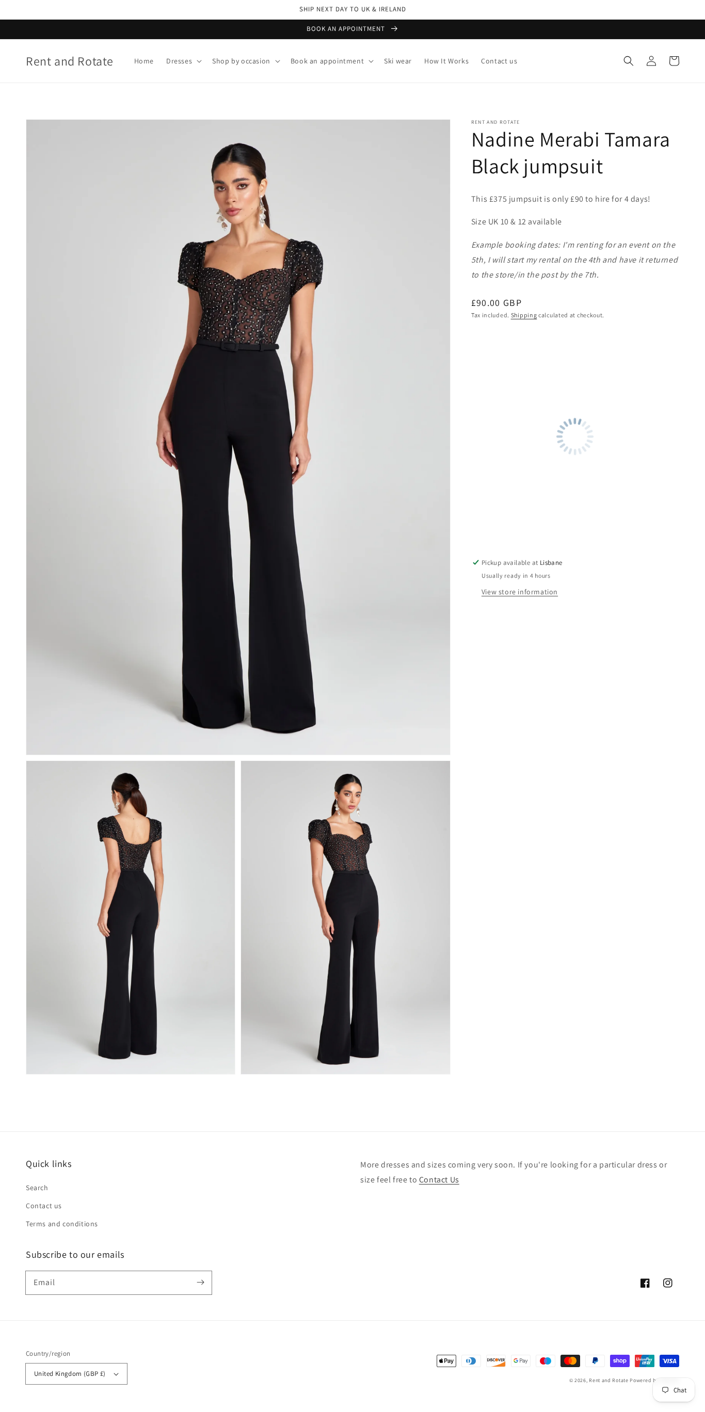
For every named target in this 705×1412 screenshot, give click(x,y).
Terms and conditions (62, 1223)
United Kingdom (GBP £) (70, 1373)
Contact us (44, 1205)
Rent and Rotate (609, 1380)
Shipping (524, 315)
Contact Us (439, 1179)
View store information (520, 591)
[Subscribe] (200, 1282)
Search (37, 1187)
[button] (183, 61)
